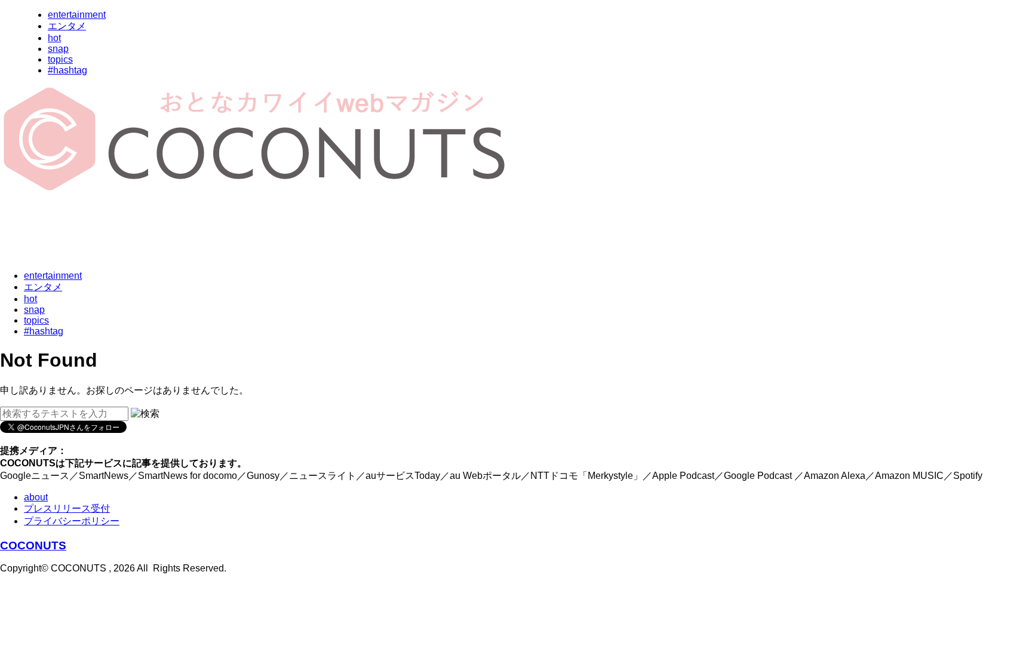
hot (54, 38)
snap (58, 49)
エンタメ (67, 26)
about (36, 497)
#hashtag (67, 70)
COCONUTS (33, 545)
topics (60, 59)
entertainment (77, 15)
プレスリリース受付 (67, 508)
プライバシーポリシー (71, 521)
